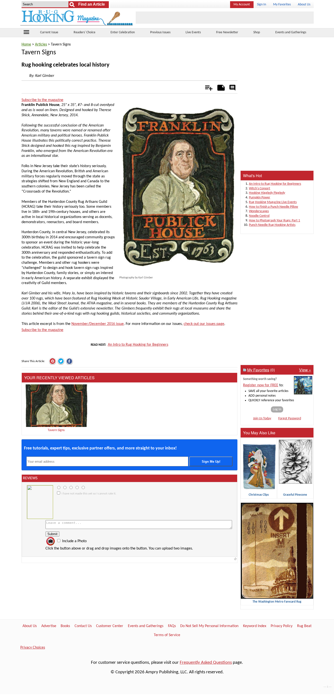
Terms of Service (167, 635)
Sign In (261, 4)
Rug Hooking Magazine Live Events (273, 202)
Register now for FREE (260, 385)
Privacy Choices (32, 648)
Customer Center (109, 626)
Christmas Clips (259, 494)
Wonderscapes (259, 211)
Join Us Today (262, 418)
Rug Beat (304, 626)
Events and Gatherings (290, 32)
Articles (41, 44)
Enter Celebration (123, 32)
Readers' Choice (84, 32)
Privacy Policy (281, 626)
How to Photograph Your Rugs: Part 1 (274, 220)
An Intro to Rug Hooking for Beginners (138, 345)
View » (305, 370)
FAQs (172, 626)
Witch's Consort (259, 188)
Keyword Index (254, 626)
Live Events (193, 32)
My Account (242, 4)
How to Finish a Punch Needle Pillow (273, 207)
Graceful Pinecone (295, 494)
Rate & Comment (232, 88)
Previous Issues (160, 32)
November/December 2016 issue (97, 324)
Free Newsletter (227, 32)
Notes (219, 86)
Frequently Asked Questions (206, 662)
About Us (304, 4)
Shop (256, 32)
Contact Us (83, 626)
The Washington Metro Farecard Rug (277, 601)
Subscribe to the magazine (42, 100)
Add (206, 86)
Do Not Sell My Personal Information (209, 626)
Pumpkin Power (259, 197)
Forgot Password (289, 418)
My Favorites (282, 4)
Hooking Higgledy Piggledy (267, 193)
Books (65, 626)
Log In (277, 409)
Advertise (48, 626)
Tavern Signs (56, 430)
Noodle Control (259, 216)
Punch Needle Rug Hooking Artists (272, 225)
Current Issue (49, 32)
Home (26, 44)
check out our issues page (204, 324)
